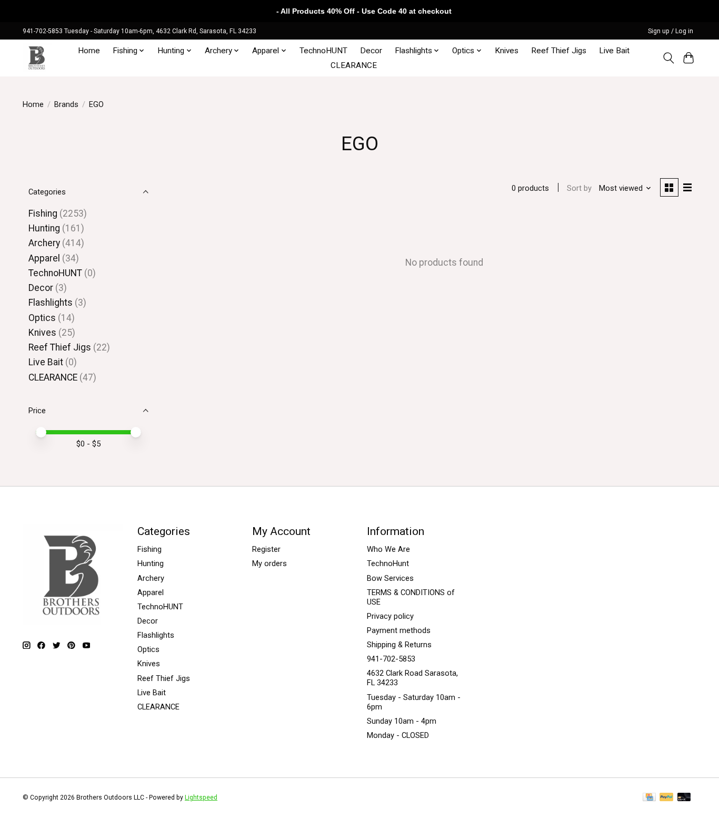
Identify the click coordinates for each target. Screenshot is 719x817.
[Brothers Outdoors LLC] (37, 57)
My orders (269, 563)
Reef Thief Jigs (558, 50)
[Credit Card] (649, 798)
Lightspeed (201, 797)
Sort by (579, 188)
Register (266, 549)
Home (89, 50)
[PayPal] (666, 798)
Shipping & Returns (399, 644)
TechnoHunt (388, 563)
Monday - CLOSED (398, 735)
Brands (66, 104)
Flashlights (50, 302)
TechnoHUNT (323, 50)
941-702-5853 (391, 659)
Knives (506, 50)
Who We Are (388, 549)
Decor (371, 50)
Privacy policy (390, 616)
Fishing (42, 213)
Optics (42, 318)
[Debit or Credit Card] (684, 798)
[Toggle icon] (668, 57)
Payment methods (399, 630)
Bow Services (390, 578)
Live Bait (614, 50)
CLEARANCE (354, 65)
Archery (44, 243)
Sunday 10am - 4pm (401, 721)
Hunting (44, 228)
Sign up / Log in (670, 31)
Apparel (44, 258)
